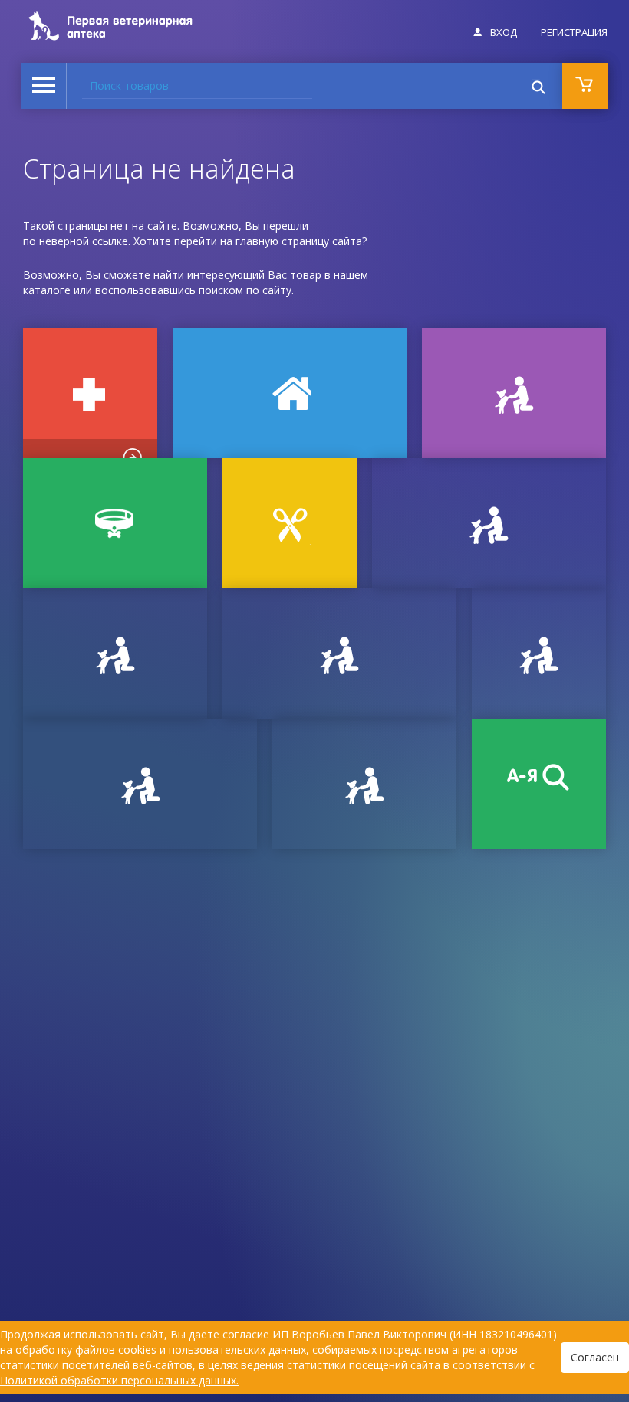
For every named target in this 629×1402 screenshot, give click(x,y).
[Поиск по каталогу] (539, 784)
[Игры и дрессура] (514, 393)
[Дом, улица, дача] (290, 393)
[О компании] (539, 653)
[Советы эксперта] (140, 784)
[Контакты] (339, 653)
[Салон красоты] (289, 523)
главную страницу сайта (298, 241)
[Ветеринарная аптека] (90, 393)
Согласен (595, 1357)
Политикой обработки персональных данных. (119, 1380)
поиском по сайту (245, 290)
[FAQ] (364, 784)
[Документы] (489, 523)
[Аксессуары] (115, 523)
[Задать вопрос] (115, 653)
